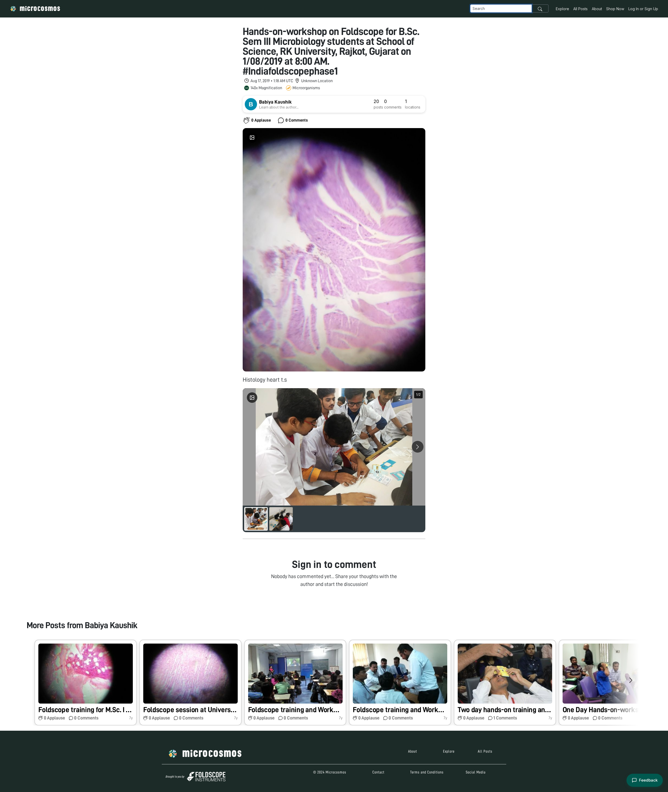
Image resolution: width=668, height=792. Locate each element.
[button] (85, 682)
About (597, 9)
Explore (562, 9)
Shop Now (615, 9)
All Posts (580, 9)
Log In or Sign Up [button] (643, 9)
